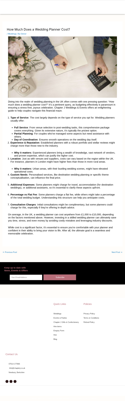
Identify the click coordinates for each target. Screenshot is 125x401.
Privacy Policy (76, 398)
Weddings (12, 34)
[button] (61, 7)
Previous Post (10, 252)
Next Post (117, 252)
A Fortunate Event (48, 398)
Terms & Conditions (90, 398)
